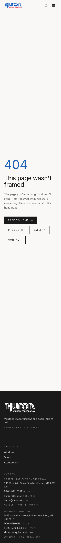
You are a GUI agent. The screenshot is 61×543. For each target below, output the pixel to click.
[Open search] (46, 5)
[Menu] (53, 5)
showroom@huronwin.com (19, 532)
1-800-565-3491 (13, 495)
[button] (7, 435)
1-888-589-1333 (13, 527)
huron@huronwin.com (16, 500)
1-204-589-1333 (13, 523)
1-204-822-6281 (13, 491)
